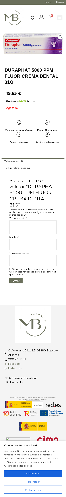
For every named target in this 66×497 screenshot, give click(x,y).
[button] (59, 17)
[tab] (33, 161)
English (48, 2)
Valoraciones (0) (13, 161)
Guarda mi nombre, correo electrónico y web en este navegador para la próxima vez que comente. (32, 272)
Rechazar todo (33, 490)
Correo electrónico (19, 253)
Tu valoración (18, 218)
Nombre (14, 237)
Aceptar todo (33, 474)
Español (60, 2)
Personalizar (33, 482)
